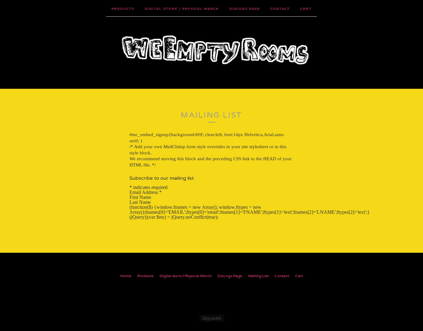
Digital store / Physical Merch (182, 9)
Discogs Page (244, 9)
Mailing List (258, 276)
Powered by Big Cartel (211, 318)
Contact (280, 9)
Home (125, 276)
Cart (306, 9)
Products (122, 9)
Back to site (211, 297)
